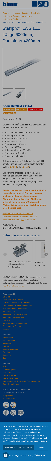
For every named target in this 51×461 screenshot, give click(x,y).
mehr (41, 447)
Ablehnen (10, 447)
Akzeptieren (25, 447)
